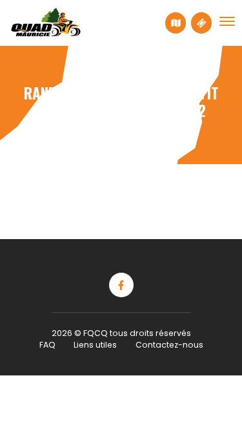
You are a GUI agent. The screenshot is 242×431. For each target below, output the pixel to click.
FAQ (47, 344)
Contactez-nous (169, 344)
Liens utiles (95, 344)
